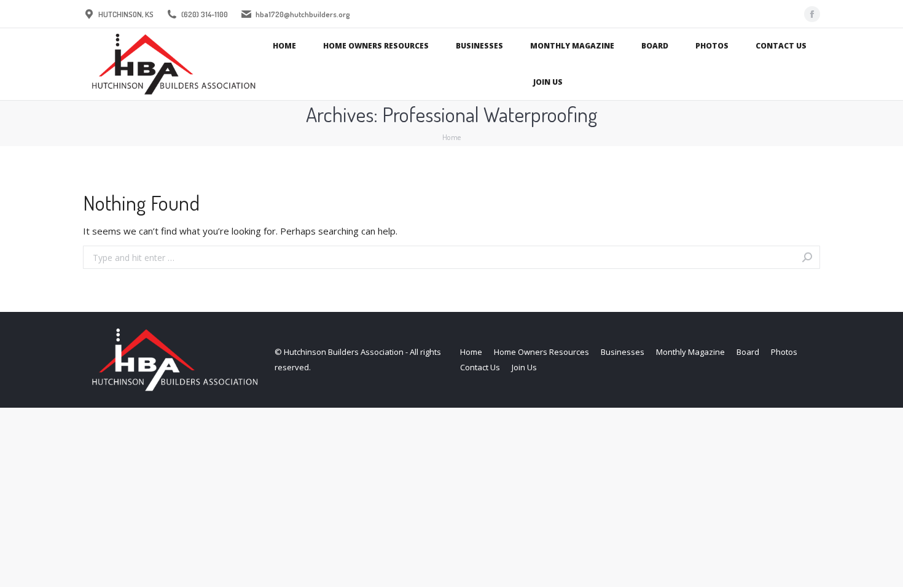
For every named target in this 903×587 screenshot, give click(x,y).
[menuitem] (284, 46)
